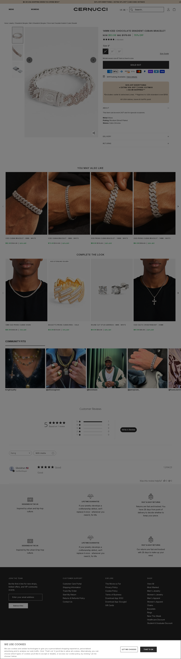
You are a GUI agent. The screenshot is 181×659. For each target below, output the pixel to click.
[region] (90, 649)
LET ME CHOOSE (129, 649)
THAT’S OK (148, 649)
